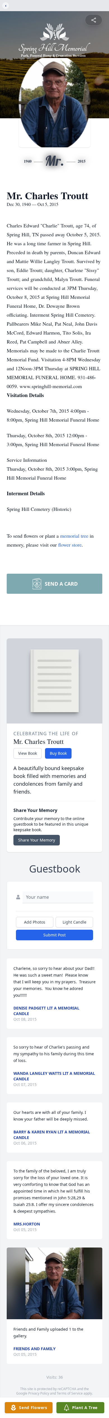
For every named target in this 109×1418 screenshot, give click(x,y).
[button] (54, 1283)
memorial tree (74, 535)
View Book (27, 753)
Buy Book (58, 753)
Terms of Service (70, 1393)
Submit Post (54, 935)
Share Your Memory (36, 840)
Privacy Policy (38, 1393)
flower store (70, 544)
